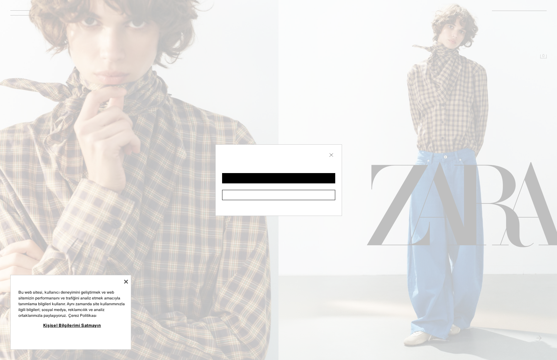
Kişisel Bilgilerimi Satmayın (72, 325)
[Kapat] (126, 282)
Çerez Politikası (82, 315)
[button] (278, 178)
